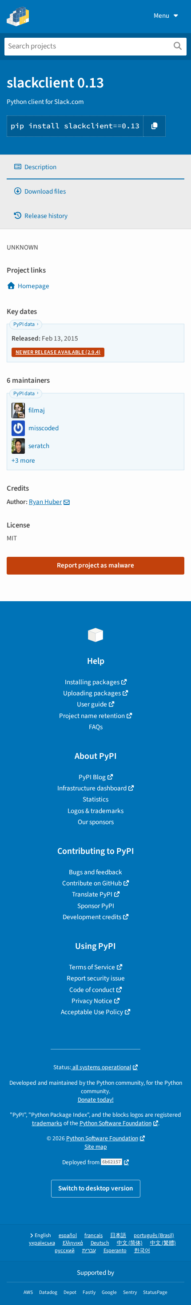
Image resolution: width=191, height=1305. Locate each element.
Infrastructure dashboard (92, 788)
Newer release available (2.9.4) (58, 352)
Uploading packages (92, 693)
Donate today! (96, 1099)
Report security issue (96, 978)
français (93, 1235)
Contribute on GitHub (92, 883)
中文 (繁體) (163, 1243)
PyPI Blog (92, 777)
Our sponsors (96, 822)
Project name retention (92, 716)
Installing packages (92, 682)
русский (65, 1250)
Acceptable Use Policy (92, 1012)
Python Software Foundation (115, 1123)
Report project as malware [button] (95, 565)
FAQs (96, 727)
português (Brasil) (154, 1235)
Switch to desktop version (95, 1188)
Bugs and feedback (95, 872)
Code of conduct (92, 990)
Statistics (95, 799)
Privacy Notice (92, 1001)
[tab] (95, 167)
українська (42, 1243)
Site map (95, 1146)
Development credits (92, 917)
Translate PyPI (92, 894)
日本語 (118, 1235)
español (68, 1235)
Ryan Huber (45, 502)
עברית (89, 1250)
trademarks (47, 1123)
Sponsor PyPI (95, 906)
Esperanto (115, 1250)
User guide (92, 704)
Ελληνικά (73, 1243)
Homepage (33, 286)
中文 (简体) (130, 1243)
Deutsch (100, 1243)
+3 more (23, 460)
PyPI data (24, 324)
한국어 (142, 1250)
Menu (161, 15)
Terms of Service (92, 967)
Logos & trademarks (95, 811)
